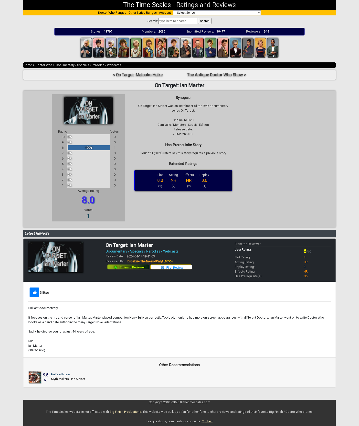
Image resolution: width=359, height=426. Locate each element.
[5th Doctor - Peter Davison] (136, 47)
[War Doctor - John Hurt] (185, 47)
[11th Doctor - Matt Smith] (223, 47)
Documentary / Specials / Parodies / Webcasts (88, 65)
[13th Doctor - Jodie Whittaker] (260, 47)
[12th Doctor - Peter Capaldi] (235, 47)
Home (27, 65)
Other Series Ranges (142, 12)
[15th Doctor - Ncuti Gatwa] (272, 47)
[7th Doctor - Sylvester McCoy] (161, 47)
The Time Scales (147, 5)
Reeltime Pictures (61, 374)
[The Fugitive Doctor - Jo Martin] (247, 47)
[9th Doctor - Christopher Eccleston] (198, 47)
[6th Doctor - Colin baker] (148, 47)
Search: (153, 21)
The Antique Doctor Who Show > (216, 74)
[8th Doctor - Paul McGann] (173, 47)
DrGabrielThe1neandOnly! (150, 261)
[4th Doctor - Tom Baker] (123, 47)
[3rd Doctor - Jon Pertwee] (111, 47)
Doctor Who (44, 65)
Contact (207, 421)
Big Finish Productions (125, 412)
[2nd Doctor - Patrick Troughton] (98, 47)
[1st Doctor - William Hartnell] (86, 47)
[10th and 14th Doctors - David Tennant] (210, 47)
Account (165, 12)
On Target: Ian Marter (129, 245)
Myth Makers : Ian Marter (68, 379)
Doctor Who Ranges (112, 12)
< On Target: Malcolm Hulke (138, 74)
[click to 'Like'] (34, 292)
